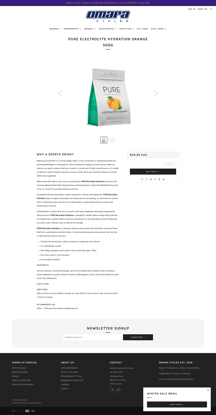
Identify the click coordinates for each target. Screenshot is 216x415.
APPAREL (89, 29)
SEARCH (64, 389)
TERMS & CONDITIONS (21, 380)
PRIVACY (15, 376)
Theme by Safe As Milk (19, 403)
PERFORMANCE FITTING (71, 376)
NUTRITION (126, 29)
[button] (103, 140)
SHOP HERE (176, 404)
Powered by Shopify (34, 403)
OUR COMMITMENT (69, 368)
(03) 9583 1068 (116, 372)
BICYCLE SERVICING (69, 372)
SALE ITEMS (157, 29)
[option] (108, 94)
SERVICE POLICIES (20, 372)
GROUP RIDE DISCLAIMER (23, 384)
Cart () (203, 9)
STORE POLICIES (19, 368)
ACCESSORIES (106, 29)
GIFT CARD (142, 29)
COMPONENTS (71, 29)
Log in (191, 9)
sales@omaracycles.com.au (122, 368)
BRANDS (54, 29)
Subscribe (137, 337)
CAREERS (65, 384)
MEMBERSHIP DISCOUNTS (72, 380)
